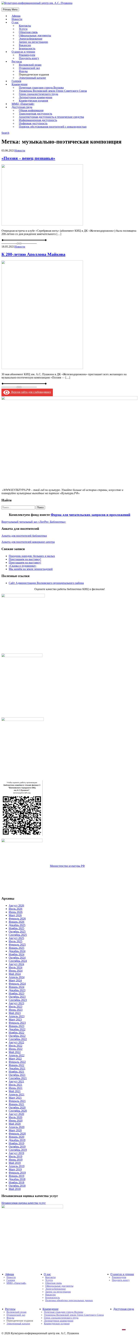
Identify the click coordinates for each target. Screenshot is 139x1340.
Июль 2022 (15, 1045)
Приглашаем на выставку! (25, 559)
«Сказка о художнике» (22, 565)
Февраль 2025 (17, 944)
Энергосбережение (55, 1289)
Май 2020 (15, 1123)
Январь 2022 (16, 1065)
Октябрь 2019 (17, 1146)
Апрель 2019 (16, 1166)
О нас (15, 22)
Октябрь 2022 (17, 1035)
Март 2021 (15, 1097)
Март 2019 (15, 1169)
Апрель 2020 (16, 1127)
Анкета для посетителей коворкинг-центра (28, 541)
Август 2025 (16, 938)
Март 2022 (15, 1058)
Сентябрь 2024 (18, 960)
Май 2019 (15, 1162)
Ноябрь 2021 (16, 1071)
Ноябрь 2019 (16, 1143)
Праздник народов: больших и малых (32, 556)
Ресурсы (10, 1308)
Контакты (50, 1277)
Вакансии (50, 1294)
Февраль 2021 (17, 1101)
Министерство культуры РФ (67, 865)
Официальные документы (59, 1286)
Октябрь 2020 (17, 1107)
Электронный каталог (32, 77)
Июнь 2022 (15, 1048)
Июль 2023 (15, 1006)
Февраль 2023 (17, 1022)
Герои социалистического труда (61, 1317)
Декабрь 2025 (17, 925)
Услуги (49, 1280)
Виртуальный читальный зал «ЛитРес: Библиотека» (33, 521)
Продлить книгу (29, 58)
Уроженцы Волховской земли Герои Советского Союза (74, 1315)
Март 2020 (15, 1130)
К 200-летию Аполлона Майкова (33, 254)
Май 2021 (15, 1091)
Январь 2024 (16, 986)
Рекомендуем (119, 1277)
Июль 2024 (15, 967)
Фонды (10, 1317)
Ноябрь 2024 (16, 954)
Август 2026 (16, 905)
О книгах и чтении (122, 1274)
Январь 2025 (16, 947)
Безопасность (52, 1297)
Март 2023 (15, 1019)
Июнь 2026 (15, 912)
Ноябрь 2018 (16, 1182)
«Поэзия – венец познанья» (28, 158)
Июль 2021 (15, 1084)
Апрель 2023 (16, 1016)
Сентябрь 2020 (18, 1110)
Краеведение (50, 1308)
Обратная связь (53, 1283)
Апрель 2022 (16, 1055)
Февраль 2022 (17, 1061)
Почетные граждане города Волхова (63, 1312)
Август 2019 (16, 1153)
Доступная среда (123, 1308)
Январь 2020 (16, 1136)
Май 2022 (15, 1052)
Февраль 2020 (17, 1133)
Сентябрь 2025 (18, 934)
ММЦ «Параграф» (16, 1283)
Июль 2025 (15, 941)
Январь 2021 (16, 1104)
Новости (19, 150)
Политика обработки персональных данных (69, 1300)
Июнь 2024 (15, 970)
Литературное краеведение (58, 1320)
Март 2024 (15, 980)
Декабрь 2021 (17, 1068)
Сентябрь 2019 (18, 1149)
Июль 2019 (15, 1156)
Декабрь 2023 (17, 990)
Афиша (9, 1274)
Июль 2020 (15, 1117)
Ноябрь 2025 (16, 928)
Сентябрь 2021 (18, 1078)
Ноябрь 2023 (16, 993)
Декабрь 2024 (17, 951)
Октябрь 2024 (17, 957)
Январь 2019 (16, 1175)
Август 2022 (16, 1042)
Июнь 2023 (15, 1009)
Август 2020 (16, 1114)
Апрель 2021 (16, 1094)
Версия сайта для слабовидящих (30, 392)
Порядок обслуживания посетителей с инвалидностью (53, 126)
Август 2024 (16, 964)
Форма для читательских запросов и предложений (90, 515)
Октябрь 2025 (17, 931)
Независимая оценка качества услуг (23, 1202)
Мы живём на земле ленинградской (31, 569)
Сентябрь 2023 (18, 1000)
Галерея (11, 1280)
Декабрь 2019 (17, 1140)
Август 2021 (16, 1081)
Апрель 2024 (16, 977)
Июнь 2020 (15, 1120)
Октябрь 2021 (17, 1074)
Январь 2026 (16, 921)
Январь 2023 (16, 1026)
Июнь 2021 (15, 1087)
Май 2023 (15, 1013)
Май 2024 (15, 973)
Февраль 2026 (17, 918)
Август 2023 (16, 1003)
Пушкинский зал (16, 1315)
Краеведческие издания (57, 1323)
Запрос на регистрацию (58, 1291)
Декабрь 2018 (17, 1179)
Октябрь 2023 (17, 996)
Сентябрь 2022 (18, 1039)
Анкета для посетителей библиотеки (24, 535)
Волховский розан (16, 1312)
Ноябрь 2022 (16, 1032)
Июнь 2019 (15, 1159)
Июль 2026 (15, 908)
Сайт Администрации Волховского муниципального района (46, 582)
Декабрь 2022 (17, 1029)
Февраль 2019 (17, 1172)
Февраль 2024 (17, 983)
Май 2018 (15, 1188)
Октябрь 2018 (17, 1185)
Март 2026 (15, 915)
